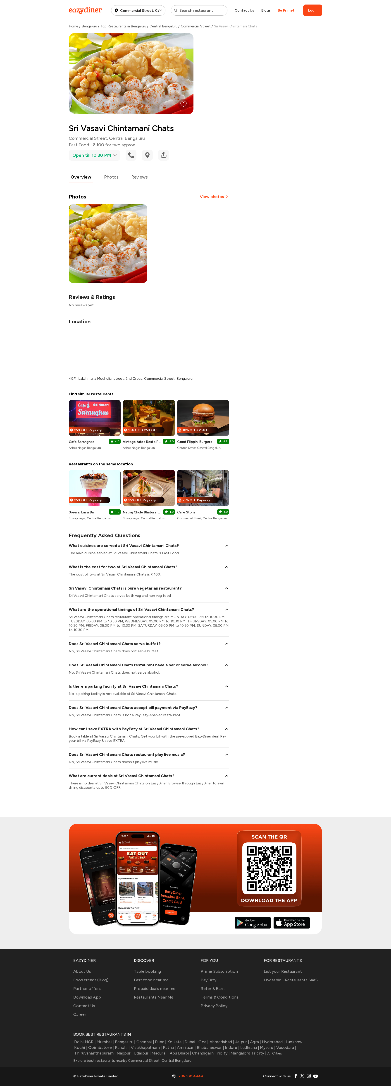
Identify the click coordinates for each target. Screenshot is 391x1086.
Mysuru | (267, 1047)
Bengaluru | (125, 1041)
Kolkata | (175, 1041)
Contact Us (244, 10)
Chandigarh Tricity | (211, 1053)
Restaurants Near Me (154, 997)
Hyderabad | (273, 1041)
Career (79, 1014)
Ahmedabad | (222, 1041)
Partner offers (87, 988)
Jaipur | (242, 1041)
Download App (87, 997)
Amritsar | (186, 1047)
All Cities (274, 1053)
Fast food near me (151, 979)
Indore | (232, 1047)
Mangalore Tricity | (248, 1053)
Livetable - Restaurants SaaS (291, 979)
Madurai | (160, 1053)
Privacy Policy (214, 1005)
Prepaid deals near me (154, 988)
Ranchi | (122, 1047)
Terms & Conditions (219, 997)
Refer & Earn (212, 988)
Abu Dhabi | (180, 1053)
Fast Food (79, 145)
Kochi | (80, 1047)
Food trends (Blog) (91, 979)
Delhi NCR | (85, 1041)
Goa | (203, 1041)
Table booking (147, 971)
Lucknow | (295, 1041)
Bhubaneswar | (210, 1047)
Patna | (169, 1047)
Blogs (266, 10)
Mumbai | (105, 1041)
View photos (212, 196)
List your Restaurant (283, 971)
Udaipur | (142, 1053)
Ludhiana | (249, 1047)
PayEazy (208, 979)
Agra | (255, 1041)
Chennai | (145, 1041)
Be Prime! (286, 10)
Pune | (161, 1041)
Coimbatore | (101, 1047)
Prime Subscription (219, 971)
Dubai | (191, 1041)
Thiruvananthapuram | (95, 1053)
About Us (82, 971)
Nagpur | (125, 1053)
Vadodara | (286, 1047)
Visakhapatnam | (146, 1047)
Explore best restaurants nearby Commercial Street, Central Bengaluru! (133, 1060)
